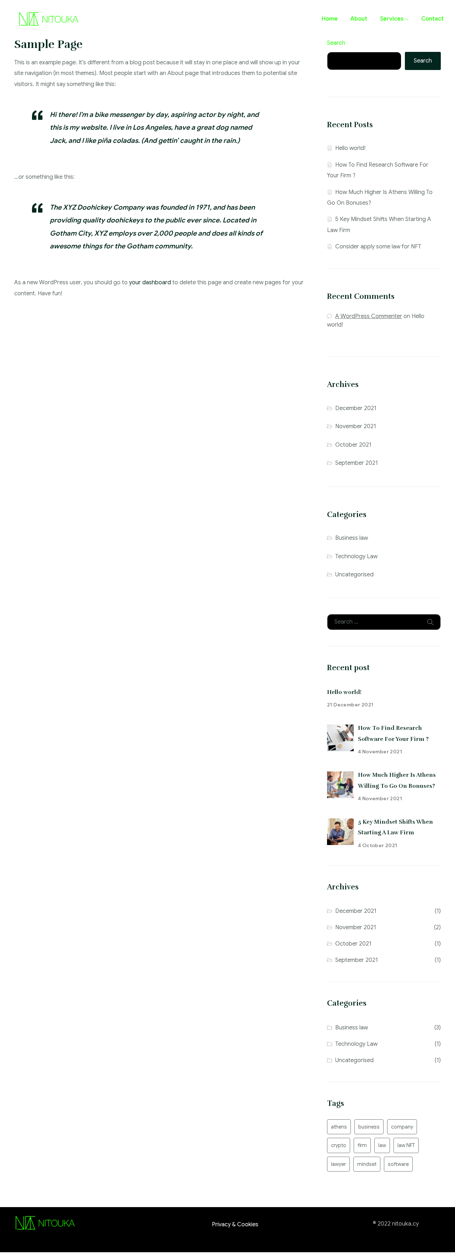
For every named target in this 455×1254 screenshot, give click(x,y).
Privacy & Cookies (235, 1224)
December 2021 (355, 408)
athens (339, 1127)
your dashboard (150, 282)
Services (391, 18)
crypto (338, 1145)
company (402, 1127)
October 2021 (353, 444)
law (382, 1145)
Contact (432, 18)
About (358, 18)
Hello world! (350, 148)
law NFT (406, 1145)
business (369, 1127)
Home (330, 18)
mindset (366, 1164)
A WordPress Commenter (368, 316)
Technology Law (356, 556)
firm (362, 1145)
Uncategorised (354, 574)
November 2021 (355, 426)
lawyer (338, 1164)
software (398, 1164)
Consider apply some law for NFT (378, 246)
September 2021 (356, 463)
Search (336, 43)
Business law (351, 538)
